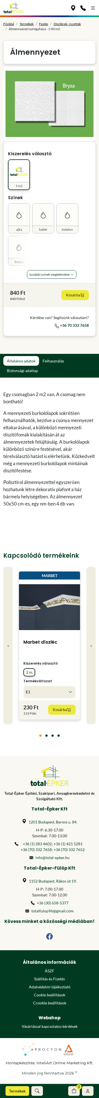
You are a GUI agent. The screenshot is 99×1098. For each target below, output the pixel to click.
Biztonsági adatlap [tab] (22, 370)
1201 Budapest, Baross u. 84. (53, 822)
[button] (37, 1091)
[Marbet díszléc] (49, 607)
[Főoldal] (13, 7)
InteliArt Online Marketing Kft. (65, 1063)
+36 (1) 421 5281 (68, 843)
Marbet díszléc (40, 642)
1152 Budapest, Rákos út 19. (53, 881)
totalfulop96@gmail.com (52, 911)
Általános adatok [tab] (21, 361)
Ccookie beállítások (49, 1002)
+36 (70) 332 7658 (36, 849)
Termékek (17, 1091)
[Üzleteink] (73, 7)
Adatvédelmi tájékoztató (49, 986)
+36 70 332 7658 (74, 325)
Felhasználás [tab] (53, 361)
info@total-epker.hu (52, 857)
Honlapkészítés (20, 1063)
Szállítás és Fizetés (49, 978)
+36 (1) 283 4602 (37, 843)
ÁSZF (49, 970)
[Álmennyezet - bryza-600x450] (50, 104)
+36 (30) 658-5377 (52, 902)
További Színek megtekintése (49, 274)
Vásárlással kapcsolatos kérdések (50, 1026)
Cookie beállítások (49, 994)
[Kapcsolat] (83, 7)
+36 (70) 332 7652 (69, 849)
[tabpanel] (49, 449)
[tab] (40, 735)
